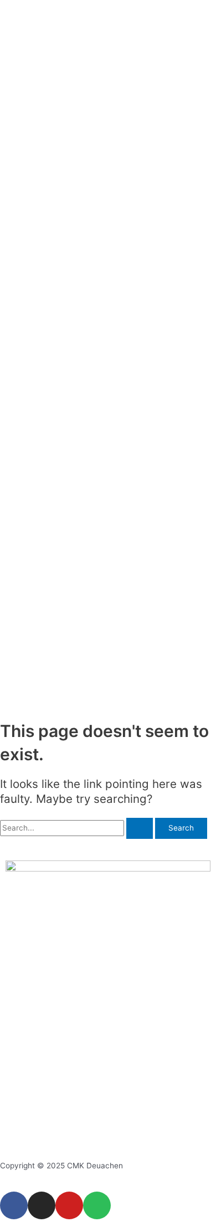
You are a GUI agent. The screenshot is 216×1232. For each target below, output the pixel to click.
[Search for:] (77, 827)
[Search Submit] (139, 828)
